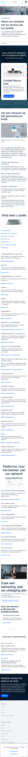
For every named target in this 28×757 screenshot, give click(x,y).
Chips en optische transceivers (8, 244)
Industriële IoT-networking (7, 236)
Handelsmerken (4, 739)
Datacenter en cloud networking (9, 233)
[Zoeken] (22, 2)
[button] (14, 130)
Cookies (2, 736)
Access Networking (6, 230)
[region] (14, 750)
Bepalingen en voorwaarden (7, 730)
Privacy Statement (13, 751)
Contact (2, 709)
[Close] (26, 745)
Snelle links (4, 704)
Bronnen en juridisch (6, 722)
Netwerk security (5, 239)
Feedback (3, 725)
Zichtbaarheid (4, 247)
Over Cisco (3, 706)
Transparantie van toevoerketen (7, 742)
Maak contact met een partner (7, 715)
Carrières (3, 712)
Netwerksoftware (5, 242)
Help (2, 728)
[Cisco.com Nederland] (3, 2)
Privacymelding (4, 733)
